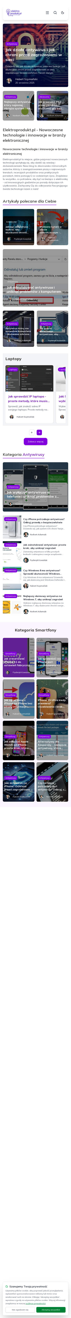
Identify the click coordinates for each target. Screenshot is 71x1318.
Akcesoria (44, 97)
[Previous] (32, 432)
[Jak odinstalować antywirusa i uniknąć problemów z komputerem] (35, 278)
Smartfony (10, 653)
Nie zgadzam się (20, 1309)
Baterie (43, 222)
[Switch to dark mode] (63, 13)
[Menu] (47, 12)
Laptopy (13, 369)
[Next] (39, 432)
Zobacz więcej (35, 441)
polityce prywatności (36, 1303)
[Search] (55, 12)
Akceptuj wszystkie (51, 1309)
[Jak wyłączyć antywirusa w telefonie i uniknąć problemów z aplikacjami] (35, 487)
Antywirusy (12, 44)
